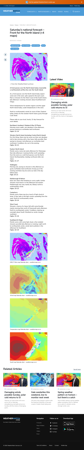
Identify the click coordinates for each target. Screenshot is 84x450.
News (54, 12)
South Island (14, 49)
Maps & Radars (43, 12)
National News (15, 46)
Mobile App (77, 6)
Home (11, 25)
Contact (57, 445)
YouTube (54, 432)
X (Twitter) (55, 426)
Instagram (55, 429)
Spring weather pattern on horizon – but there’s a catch (67, 395)
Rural (66, 12)
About (71, 6)
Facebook (54, 423)
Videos (60, 12)
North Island (35, 46)
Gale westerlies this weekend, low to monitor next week (40, 395)
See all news (77, 369)
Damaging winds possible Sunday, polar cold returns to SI (61, 105)
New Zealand (26, 46)
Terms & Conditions (42, 445)
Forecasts (31, 12)
